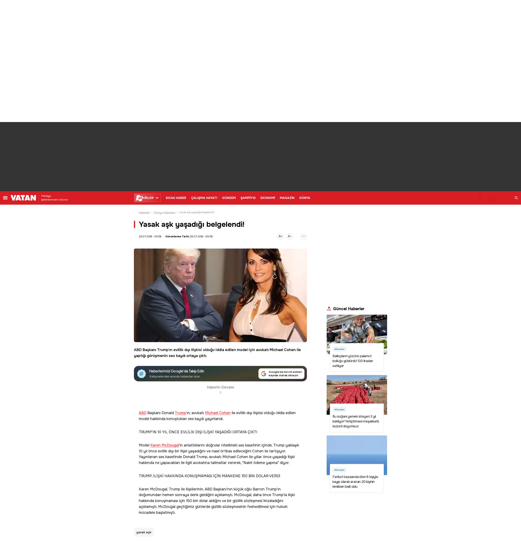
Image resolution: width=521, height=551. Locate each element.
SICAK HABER (176, 198)
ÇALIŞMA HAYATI (204, 198)
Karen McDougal (164, 445)
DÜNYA (304, 198)
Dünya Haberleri (164, 213)
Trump (163, 350)
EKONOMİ (267, 198)
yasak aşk (143, 532)
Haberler (144, 213)
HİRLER (145, 198)
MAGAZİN (287, 198)
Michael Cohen (283, 350)
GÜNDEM (229, 198)
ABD (138, 350)
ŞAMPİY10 (248, 198)
